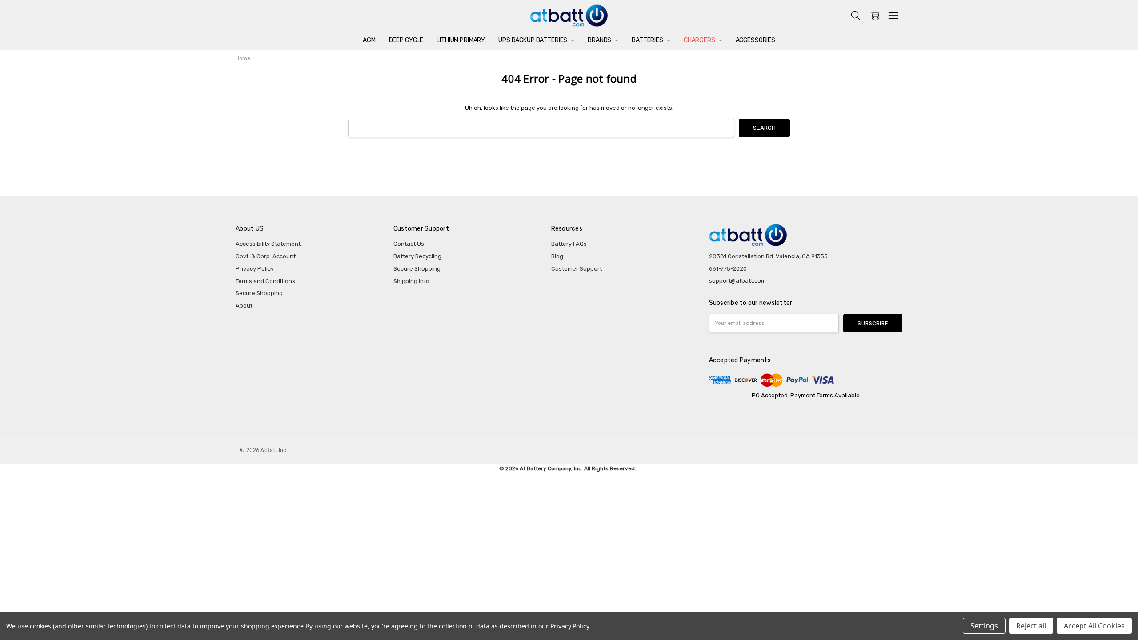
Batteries (648, 40)
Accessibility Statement (268, 243)
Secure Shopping (259, 293)
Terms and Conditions (265, 281)
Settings (984, 626)
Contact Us (408, 243)
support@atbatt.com (737, 280)
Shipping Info (411, 281)
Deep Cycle (406, 40)
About (244, 305)
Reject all (1031, 626)
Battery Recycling (417, 256)
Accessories (755, 40)
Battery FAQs (569, 243)
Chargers (700, 40)
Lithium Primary (461, 40)
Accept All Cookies (1094, 626)
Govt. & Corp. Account (266, 256)
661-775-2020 (728, 268)
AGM (369, 40)
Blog (557, 256)
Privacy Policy (255, 268)
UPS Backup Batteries (533, 40)
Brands (600, 40)
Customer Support (576, 268)
